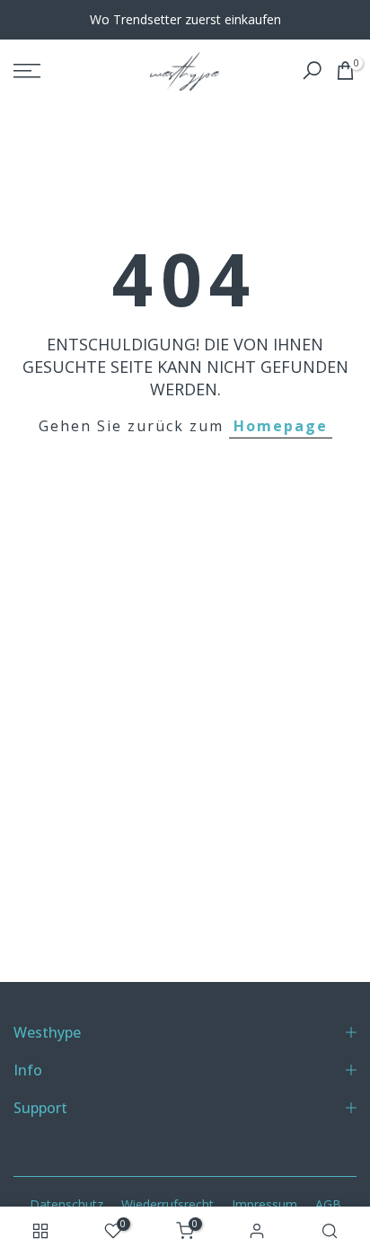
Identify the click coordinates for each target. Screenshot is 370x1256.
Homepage (280, 426)
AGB (328, 1204)
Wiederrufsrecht (167, 1204)
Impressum (264, 1204)
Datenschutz (66, 1204)
